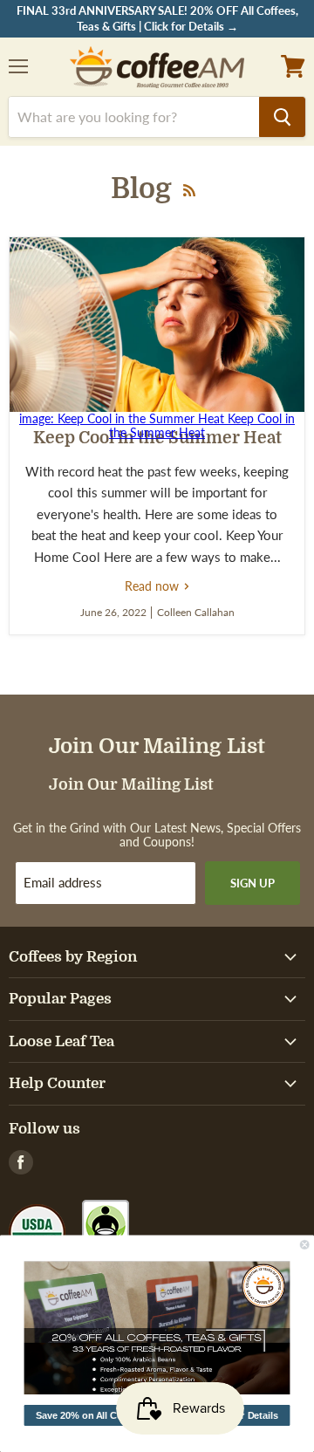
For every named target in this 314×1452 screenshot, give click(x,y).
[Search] (282, 117)
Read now (157, 586)
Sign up (252, 883)
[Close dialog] (304, 1244)
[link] (157, 1328)
